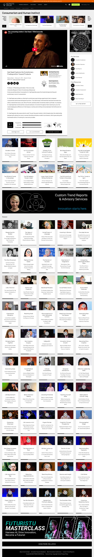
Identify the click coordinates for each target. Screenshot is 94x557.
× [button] (92, 1)
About (45, 4)
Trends (28, 554)
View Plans (75, 4)
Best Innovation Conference (54, 551)
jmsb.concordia (16, 79)
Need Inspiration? (53, 80)
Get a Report (81, 103)
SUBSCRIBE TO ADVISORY (53, 131)
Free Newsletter (85, 4)
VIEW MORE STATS (16, 132)
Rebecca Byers (10, 78)
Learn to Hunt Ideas (81, 41)
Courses (12, 8)
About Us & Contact (25, 551)
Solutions (33, 4)
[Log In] (69, 4)
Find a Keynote (25, 8)
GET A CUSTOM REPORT (35, 131)
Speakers (18, 8)
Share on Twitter (11, 83)
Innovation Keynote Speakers (38, 551)
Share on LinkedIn (14, 83)
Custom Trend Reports (68, 551)
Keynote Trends (27, 78)
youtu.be (23, 79)
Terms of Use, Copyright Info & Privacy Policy (56, 554)
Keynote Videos (52, 85)
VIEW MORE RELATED (47, 544)
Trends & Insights (23, 4)
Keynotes (6, 8)
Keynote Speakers (53, 86)
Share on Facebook (8, 83)
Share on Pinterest (17, 83)
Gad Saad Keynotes (54, 71)
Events (40, 4)
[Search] (66, 4)
